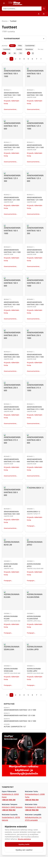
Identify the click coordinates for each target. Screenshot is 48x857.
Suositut (19, 49)
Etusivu (5, 21)
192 (20, 53)
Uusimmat (6, 49)
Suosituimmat (29, 46)
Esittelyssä (9, 704)
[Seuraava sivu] (41, 59)
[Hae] (43, 8)
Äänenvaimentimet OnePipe (10, 109)
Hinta (20, 46)
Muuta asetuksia (24, 839)
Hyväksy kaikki (24, 844)
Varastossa (29, 49)
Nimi (12, 46)
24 (4, 53)
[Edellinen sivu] (7, 59)
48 (9, 53)
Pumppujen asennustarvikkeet (33, 526)
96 (15, 53)
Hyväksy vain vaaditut (24, 850)
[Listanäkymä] (32, 53)
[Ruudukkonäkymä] (28, 53)
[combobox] (24, 8)
